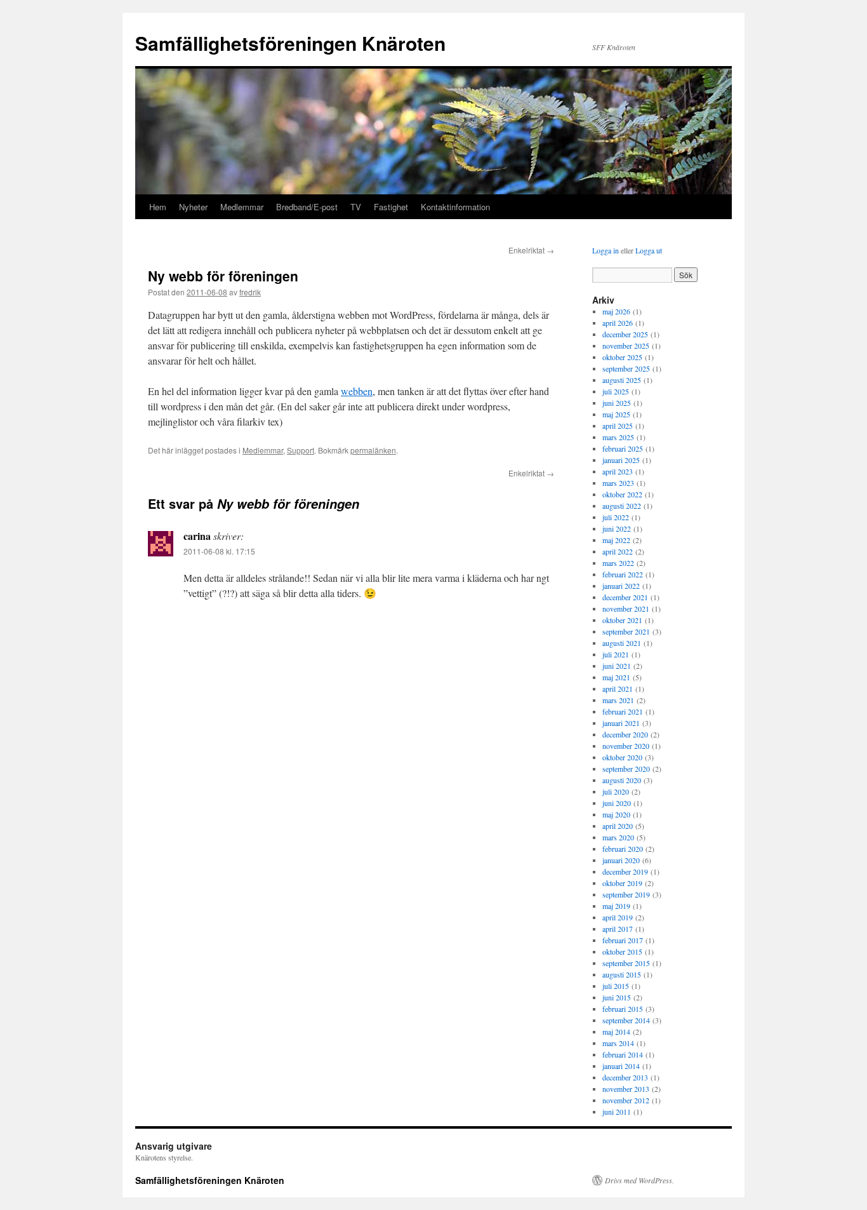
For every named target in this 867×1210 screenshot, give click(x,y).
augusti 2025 (621, 380)
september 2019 (626, 894)
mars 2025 (618, 437)
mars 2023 (618, 483)
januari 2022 (621, 586)
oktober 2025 (622, 357)
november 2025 (625, 345)
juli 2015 (615, 986)
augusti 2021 (621, 643)
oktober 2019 (622, 883)
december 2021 (625, 597)
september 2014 (626, 1020)
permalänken (373, 450)
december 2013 (625, 1077)
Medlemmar (241, 207)
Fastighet (391, 207)
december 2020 (625, 734)
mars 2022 (618, 563)
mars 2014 (618, 1043)
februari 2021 (622, 711)
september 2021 (626, 631)
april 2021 (617, 688)
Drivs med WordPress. (639, 1180)
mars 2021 (618, 700)
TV (355, 207)
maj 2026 (616, 311)
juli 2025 (615, 391)
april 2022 (617, 551)
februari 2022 (622, 574)
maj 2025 (616, 414)
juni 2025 (616, 403)
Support (300, 450)
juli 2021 (615, 654)
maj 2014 (616, 1031)
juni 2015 (616, 997)
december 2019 (625, 871)
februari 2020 (622, 849)
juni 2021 (616, 666)
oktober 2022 (622, 494)
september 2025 (626, 368)
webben (357, 391)
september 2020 (626, 768)
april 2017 (617, 929)
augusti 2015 (621, 974)
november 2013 (625, 1089)
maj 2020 (616, 814)
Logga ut (648, 250)
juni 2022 (616, 528)
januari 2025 (621, 460)
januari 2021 (621, 723)
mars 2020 (618, 837)
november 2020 (625, 746)
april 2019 (617, 917)
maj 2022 (616, 540)
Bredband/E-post (307, 207)
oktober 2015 (622, 951)
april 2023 (617, 471)
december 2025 (625, 334)
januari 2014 (621, 1066)
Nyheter (193, 207)
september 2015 (626, 963)
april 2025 (617, 425)
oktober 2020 (622, 757)
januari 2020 (621, 860)
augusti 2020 (621, 780)
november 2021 (625, 608)
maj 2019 (616, 906)
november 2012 (625, 1100)
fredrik (250, 291)
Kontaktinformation (455, 207)
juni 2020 (616, 803)
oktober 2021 (622, 620)
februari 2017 (622, 940)
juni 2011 (616, 1111)
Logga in (605, 250)
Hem (157, 207)
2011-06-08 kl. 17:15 (219, 551)
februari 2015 (622, 1009)
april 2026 (617, 323)
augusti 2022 (621, 506)
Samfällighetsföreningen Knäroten (290, 43)
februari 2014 (622, 1054)
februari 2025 (622, 448)
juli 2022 (615, 517)
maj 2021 (616, 677)
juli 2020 (615, 791)
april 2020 (617, 826)
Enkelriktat (531, 250)
